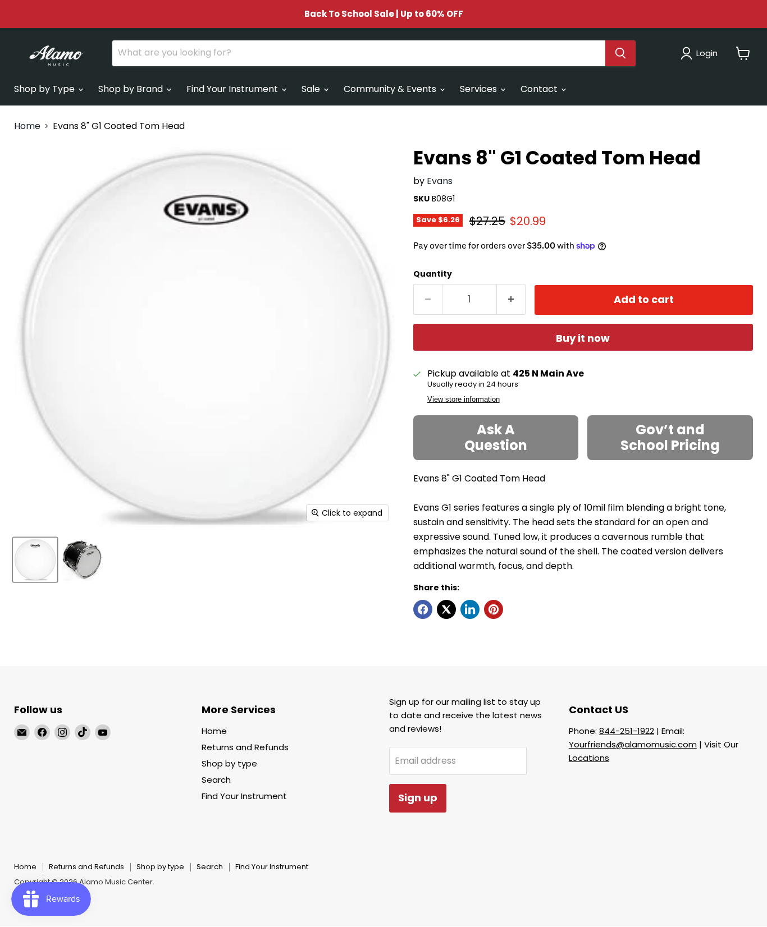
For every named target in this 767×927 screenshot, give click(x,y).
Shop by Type (45, 88)
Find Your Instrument (233, 88)
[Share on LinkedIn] (470, 609)
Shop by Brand (131, 88)
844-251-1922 (626, 731)
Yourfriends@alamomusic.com (633, 744)
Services (479, 88)
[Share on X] (446, 609)
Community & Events (391, 88)
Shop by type (229, 763)
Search (216, 780)
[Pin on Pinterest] (493, 609)
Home (27, 126)
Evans (440, 181)
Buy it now (583, 338)
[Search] (620, 53)
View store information (463, 399)
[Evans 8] (35, 560)
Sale (312, 88)
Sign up (417, 798)
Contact (540, 88)
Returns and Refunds (245, 747)
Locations (589, 758)
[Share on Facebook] (422, 609)
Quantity (432, 273)
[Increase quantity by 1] (511, 299)
